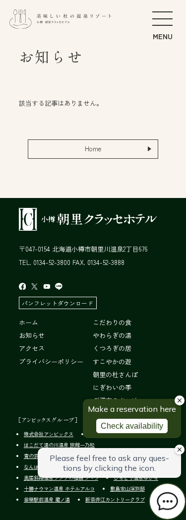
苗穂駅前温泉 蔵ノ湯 (47, 499)
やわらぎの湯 (112, 335)
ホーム (28, 322)
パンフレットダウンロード (57, 303)
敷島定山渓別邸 (127, 488)
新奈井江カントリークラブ (115, 499)
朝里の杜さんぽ (115, 374)
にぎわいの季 (112, 387)
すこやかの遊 (112, 361)
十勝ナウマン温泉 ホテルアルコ (59, 488)
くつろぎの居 (112, 348)
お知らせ (32, 335)
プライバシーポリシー (51, 361)
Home (93, 148)
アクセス (32, 348)
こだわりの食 (112, 322)
